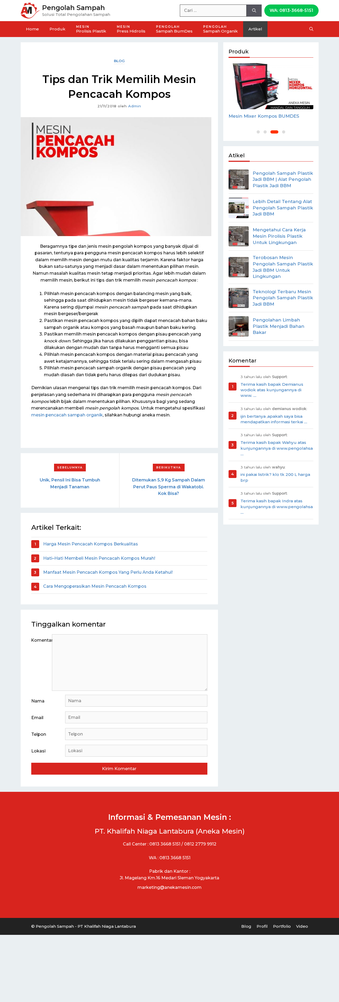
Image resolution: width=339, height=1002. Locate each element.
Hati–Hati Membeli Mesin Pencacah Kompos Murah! (99, 558)
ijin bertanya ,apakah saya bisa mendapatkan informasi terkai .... (273, 419)
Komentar (41, 640)
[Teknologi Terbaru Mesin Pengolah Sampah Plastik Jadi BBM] (239, 298)
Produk (57, 28)
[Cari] (254, 10)
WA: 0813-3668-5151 (291, 10)
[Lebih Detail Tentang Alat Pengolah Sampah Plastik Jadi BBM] (239, 208)
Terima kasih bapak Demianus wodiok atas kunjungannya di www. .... (271, 390)
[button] (258, 132)
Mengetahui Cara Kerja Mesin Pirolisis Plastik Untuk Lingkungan (279, 236)
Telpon (38, 734)
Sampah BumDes (174, 29)
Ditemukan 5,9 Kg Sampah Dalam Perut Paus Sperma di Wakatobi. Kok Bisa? (168, 486)
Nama (37, 701)
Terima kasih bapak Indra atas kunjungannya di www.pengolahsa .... (276, 506)
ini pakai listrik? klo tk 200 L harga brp (275, 477)
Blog (119, 61)
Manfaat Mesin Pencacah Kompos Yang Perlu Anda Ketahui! (108, 572)
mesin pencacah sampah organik (67, 414)
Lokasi (38, 750)
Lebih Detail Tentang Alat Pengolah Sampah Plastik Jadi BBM (283, 208)
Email (37, 717)
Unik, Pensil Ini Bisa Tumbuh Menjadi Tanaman (70, 483)
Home (32, 28)
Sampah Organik (220, 29)
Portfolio (282, 926)
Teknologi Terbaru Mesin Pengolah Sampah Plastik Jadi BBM (283, 298)
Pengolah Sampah (73, 8)
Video (302, 926)
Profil (262, 926)
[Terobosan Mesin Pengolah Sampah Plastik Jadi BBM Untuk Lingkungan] (239, 267)
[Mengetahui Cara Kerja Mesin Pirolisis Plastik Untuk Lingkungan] (239, 236)
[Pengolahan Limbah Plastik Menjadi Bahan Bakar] (239, 326)
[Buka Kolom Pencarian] (311, 29)
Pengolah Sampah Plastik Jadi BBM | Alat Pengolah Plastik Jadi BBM (283, 180)
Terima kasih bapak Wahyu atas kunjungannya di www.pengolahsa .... (276, 448)
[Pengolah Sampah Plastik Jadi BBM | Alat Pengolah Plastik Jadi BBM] (239, 179)
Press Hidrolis (131, 29)
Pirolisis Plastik (91, 29)
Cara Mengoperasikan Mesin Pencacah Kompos (94, 586)
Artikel (255, 28)
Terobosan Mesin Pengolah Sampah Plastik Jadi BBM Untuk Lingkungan (283, 267)
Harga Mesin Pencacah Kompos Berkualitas (90, 543)
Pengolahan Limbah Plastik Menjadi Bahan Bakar (278, 326)
